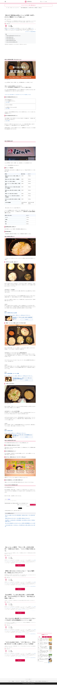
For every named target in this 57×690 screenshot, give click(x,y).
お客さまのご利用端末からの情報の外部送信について (41, 681)
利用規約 (13, 681)
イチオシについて (17, 681)
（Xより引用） (7, 102)
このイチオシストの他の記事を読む (30, 31)
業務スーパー (7, 29)
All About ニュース (31, 681)
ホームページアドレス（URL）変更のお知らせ (29, 5)
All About (27, 681)
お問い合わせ (22, 681)
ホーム (9, 681)
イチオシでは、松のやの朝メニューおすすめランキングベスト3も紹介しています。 (18, 94)
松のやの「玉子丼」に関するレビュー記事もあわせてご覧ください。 (16, 433)
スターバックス (16, 29)
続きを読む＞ (20, 565)
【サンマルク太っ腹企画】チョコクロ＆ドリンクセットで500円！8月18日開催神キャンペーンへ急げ (20, 523)
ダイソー (10, 29)
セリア (13, 29)
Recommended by (46, 662)
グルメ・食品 (7, 7)
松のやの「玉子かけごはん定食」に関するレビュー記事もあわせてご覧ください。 (18, 315)
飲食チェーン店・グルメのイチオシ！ (15, 7)
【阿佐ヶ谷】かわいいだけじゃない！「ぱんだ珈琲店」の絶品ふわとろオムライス (17, 518)
